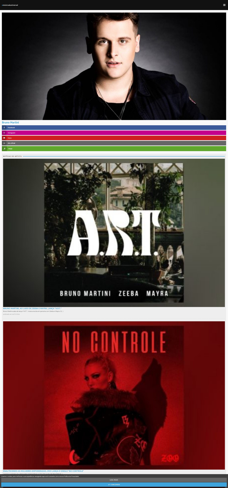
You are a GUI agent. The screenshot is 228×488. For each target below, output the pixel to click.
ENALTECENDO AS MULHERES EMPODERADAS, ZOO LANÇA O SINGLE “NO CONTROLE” (43, 471)
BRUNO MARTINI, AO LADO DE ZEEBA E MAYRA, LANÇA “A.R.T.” (32, 308)
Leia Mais (114, 480)
